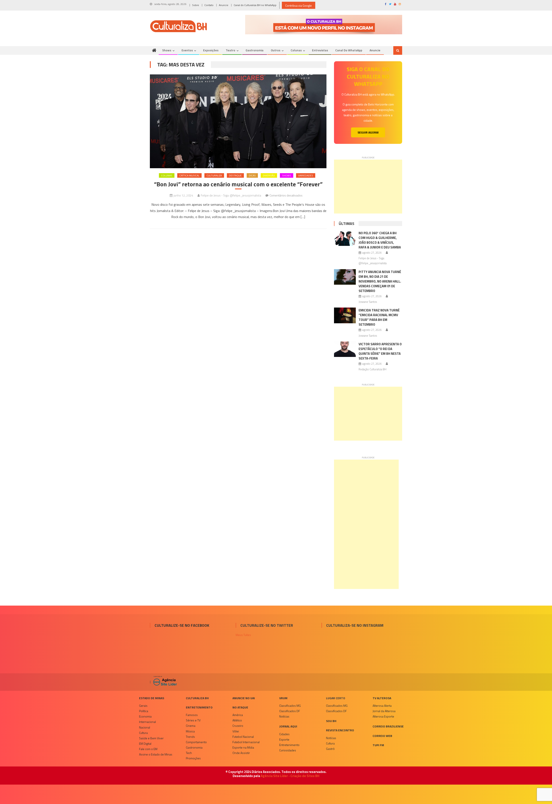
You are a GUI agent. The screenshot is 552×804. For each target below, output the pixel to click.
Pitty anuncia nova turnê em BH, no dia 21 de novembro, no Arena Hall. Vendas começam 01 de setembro (380, 281)
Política (143, 711)
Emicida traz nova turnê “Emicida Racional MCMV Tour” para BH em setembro (379, 317)
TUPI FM (378, 745)
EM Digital (145, 743)
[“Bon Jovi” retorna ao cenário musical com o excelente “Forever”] (238, 121)
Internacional (147, 721)
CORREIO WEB (382, 735)
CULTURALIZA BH (197, 698)
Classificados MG (290, 705)
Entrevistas (320, 50)
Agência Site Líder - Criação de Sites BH (290, 775)
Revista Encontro (340, 730)
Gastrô (330, 748)
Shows (166, 50)
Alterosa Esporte (383, 716)
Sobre (195, 5)
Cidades (284, 734)
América (237, 715)
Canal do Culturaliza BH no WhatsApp (255, 5)
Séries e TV (193, 720)
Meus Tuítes (243, 635)
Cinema (190, 725)
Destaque (235, 175)
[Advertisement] (368, 187)
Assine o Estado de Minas (155, 754)
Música (190, 731)
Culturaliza (214, 175)
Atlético (237, 720)
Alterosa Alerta (382, 705)
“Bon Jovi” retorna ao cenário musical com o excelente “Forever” (238, 184)
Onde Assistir (241, 753)
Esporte (284, 739)
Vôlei (235, 731)
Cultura (143, 732)
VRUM (283, 698)
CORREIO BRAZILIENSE (388, 726)
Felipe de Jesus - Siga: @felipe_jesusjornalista (231, 195)
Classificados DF (289, 711)
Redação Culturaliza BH (372, 369)
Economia (145, 716)
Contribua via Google (298, 5)
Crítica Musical (189, 175)
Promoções (193, 758)
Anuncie (223, 5)
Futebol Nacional (243, 736)
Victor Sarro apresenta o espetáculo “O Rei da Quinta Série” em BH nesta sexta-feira (380, 351)
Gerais (143, 705)
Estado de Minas (151, 698)
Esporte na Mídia (243, 747)
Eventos (187, 50)
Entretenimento (199, 707)
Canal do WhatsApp (348, 50)
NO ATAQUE (240, 707)
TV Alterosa (382, 698)
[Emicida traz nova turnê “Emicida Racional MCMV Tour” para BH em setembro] (345, 315)
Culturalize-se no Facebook (182, 625)
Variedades (305, 175)
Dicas (252, 175)
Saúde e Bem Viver (151, 738)
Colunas (296, 50)
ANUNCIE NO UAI (243, 698)
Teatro (230, 50)
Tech (189, 753)
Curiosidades (287, 750)
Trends (190, 736)
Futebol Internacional (246, 742)
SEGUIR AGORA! (368, 132)
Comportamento (196, 742)
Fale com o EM (148, 749)
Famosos (192, 715)
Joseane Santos (368, 302)
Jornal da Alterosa (384, 711)
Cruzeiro (237, 725)
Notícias (284, 716)
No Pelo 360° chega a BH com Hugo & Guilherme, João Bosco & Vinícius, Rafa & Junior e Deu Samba (380, 240)
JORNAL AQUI (288, 726)
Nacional (144, 727)
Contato (208, 5)
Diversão (269, 175)
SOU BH (331, 721)
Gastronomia (254, 50)
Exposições (210, 50)
